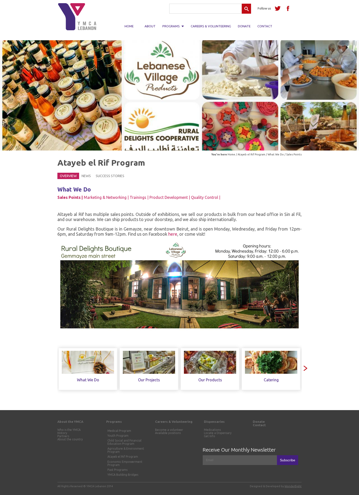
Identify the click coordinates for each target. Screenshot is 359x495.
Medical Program (119, 430)
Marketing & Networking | (106, 197)
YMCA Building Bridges (122, 474)
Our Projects (149, 380)
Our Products (210, 380)
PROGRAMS (171, 26)
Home (231, 154)
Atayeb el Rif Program (251, 154)
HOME (129, 26)
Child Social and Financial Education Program (124, 442)
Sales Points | (70, 197)
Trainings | (139, 197)
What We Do (276, 154)
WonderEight (293, 486)
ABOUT (150, 26)
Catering (271, 380)
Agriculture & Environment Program (125, 450)
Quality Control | (205, 197)
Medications (212, 429)
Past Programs (117, 469)
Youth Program (117, 435)
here (172, 234)
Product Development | (169, 197)
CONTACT (264, 26)
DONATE (244, 26)
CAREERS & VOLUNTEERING (211, 26)
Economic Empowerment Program (124, 463)
